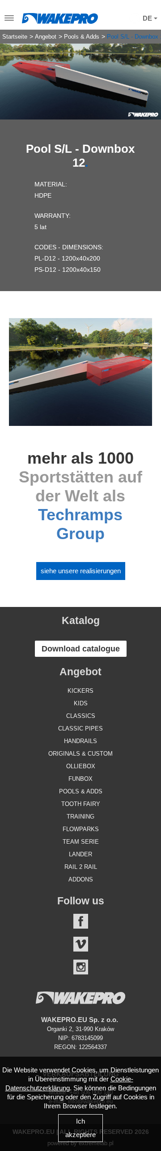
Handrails (80, 741)
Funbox (80, 778)
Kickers (80, 690)
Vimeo (80, 944)
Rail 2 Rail (80, 866)
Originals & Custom (80, 753)
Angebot (45, 37)
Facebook (80, 921)
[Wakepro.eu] (60, 16)
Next (148, 75)
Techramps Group (80, 524)
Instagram (80, 967)
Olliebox (80, 766)
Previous (13, 75)
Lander (80, 854)
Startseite (14, 37)
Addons (80, 879)
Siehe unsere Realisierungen (81, 571)
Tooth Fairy (80, 804)
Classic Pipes (80, 728)
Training (80, 816)
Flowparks (81, 829)
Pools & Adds (81, 37)
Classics (80, 716)
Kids (81, 703)
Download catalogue (81, 648)
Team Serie (81, 841)
